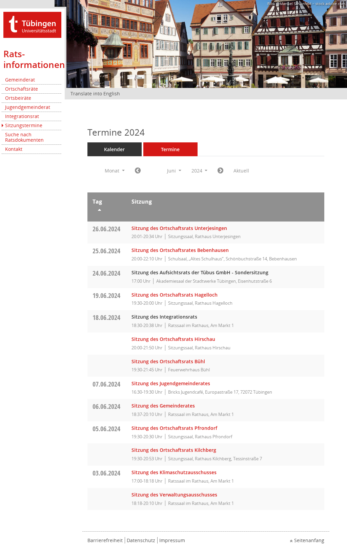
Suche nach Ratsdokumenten (24, 137)
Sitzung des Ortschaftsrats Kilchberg (173, 450)
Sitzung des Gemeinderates (163, 405)
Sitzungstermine (23, 125)
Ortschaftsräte (21, 89)
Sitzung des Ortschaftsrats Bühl (168, 361)
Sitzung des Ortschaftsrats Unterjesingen (179, 228)
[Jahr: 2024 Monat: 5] (138, 171)
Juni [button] (172, 170)
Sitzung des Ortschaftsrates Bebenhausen (180, 250)
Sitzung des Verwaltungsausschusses (174, 494)
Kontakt (13, 149)
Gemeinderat (20, 79)
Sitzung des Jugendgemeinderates (170, 383)
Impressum (172, 540)
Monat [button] (113, 170)
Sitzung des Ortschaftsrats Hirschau (173, 339)
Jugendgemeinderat (27, 107)
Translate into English (95, 93)
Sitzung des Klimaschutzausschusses (174, 472)
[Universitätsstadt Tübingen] (32, 24)
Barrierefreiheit (105, 540)
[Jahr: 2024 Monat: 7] (220, 171)
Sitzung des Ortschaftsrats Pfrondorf (174, 428)
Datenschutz (141, 540)
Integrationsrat (22, 116)
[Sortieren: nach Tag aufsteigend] (107, 211)
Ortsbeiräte (18, 98)
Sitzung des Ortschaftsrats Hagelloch (174, 295)
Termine (170, 149)
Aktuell (241, 170)
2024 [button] (197, 170)
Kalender (114, 149)
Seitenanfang (309, 540)
